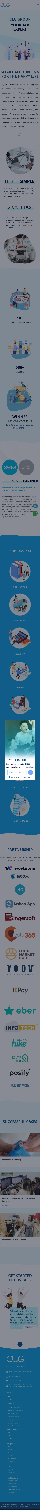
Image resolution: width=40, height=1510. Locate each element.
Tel (21, 770)
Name (12, 770)
